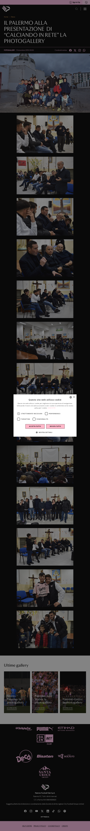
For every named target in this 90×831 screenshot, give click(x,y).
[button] (45, 432)
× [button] (74, 397)
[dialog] (45, 415)
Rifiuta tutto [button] (55, 426)
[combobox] (70, 397)
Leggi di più (52, 408)
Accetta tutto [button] (35, 426)
